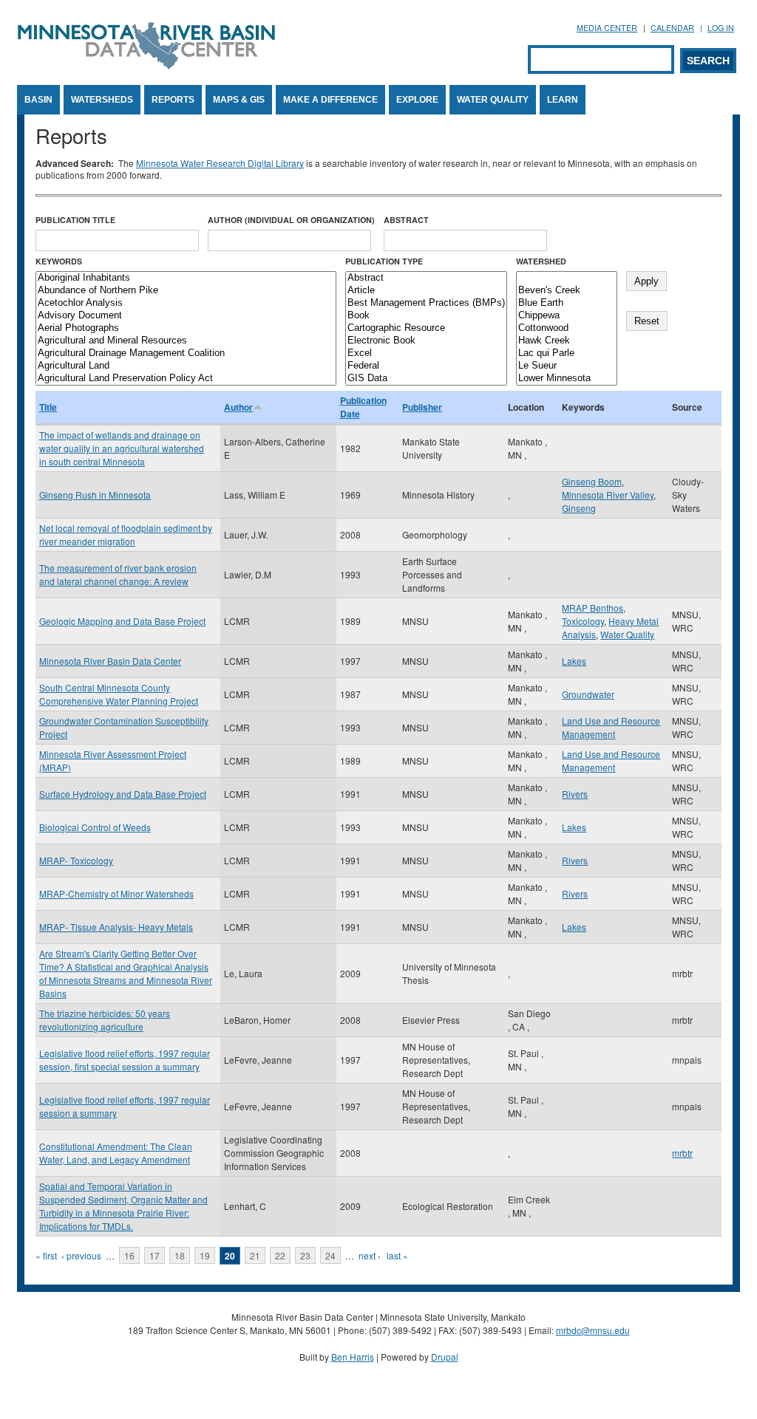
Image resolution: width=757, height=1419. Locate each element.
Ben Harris (352, 1356)
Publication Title (75, 219)
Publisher (422, 407)
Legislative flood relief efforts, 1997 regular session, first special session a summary (124, 1060)
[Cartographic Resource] (426, 328)
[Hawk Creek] (567, 341)
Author (238, 407)
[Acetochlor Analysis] (186, 303)
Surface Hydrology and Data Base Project (122, 793)
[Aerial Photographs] (186, 328)
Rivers (575, 793)
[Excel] (426, 353)
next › (370, 1255)
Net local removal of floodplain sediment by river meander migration (125, 534)
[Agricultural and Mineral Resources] (186, 341)
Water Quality (493, 100)
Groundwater (588, 694)
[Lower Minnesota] (567, 378)
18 (179, 1255)
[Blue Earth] (567, 303)
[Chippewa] (567, 316)
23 (305, 1255)
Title (48, 407)
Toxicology (583, 621)
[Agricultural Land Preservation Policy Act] (186, 378)
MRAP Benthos (592, 607)
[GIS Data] (426, 378)
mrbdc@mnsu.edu (593, 1330)
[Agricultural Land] (186, 366)
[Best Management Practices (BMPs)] (426, 303)
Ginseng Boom (592, 481)
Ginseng (579, 508)
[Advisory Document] (186, 316)
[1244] (567, 278)
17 (154, 1255)
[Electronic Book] (426, 341)
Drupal (444, 1356)
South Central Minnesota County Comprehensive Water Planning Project (118, 694)
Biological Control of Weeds (95, 827)
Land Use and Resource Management (611, 727)
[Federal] (426, 366)
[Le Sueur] (567, 366)
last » (397, 1255)
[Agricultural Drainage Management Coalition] (186, 353)
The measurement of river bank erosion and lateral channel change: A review (118, 574)
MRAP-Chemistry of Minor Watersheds (116, 893)
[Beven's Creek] (567, 290)
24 (330, 1255)
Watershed (541, 261)
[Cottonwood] (567, 328)
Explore (417, 100)
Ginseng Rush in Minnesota (95, 494)
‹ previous (81, 1255)
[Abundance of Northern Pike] (186, 290)
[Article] (426, 290)
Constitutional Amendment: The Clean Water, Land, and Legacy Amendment (115, 1153)
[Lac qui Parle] (567, 353)
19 (205, 1255)
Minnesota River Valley (608, 494)
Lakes (574, 660)
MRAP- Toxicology (76, 860)
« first (46, 1255)
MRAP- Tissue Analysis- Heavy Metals (116, 926)
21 (255, 1255)
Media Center (607, 27)
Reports (173, 100)
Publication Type (384, 261)
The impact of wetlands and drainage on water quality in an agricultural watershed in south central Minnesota (121, 448)
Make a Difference (330, 100)
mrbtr (682, 1152)
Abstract (406, 219)
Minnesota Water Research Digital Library (220, 163)
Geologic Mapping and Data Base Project (122, 621)
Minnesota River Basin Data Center (110, 660)
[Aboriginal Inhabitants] (186, 278)
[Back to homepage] (146, 65)
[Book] (426, 316)
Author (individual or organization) (291, 219)
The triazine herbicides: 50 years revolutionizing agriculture (104, 1020)
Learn (562, 100)
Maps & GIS (239, 100)
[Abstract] (426, 278)
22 (280, 1255)
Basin (38, 100)
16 (129, 1255)
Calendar (672, 27)
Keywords (58, 261)
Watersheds (102, 100)
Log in (720, 27)
